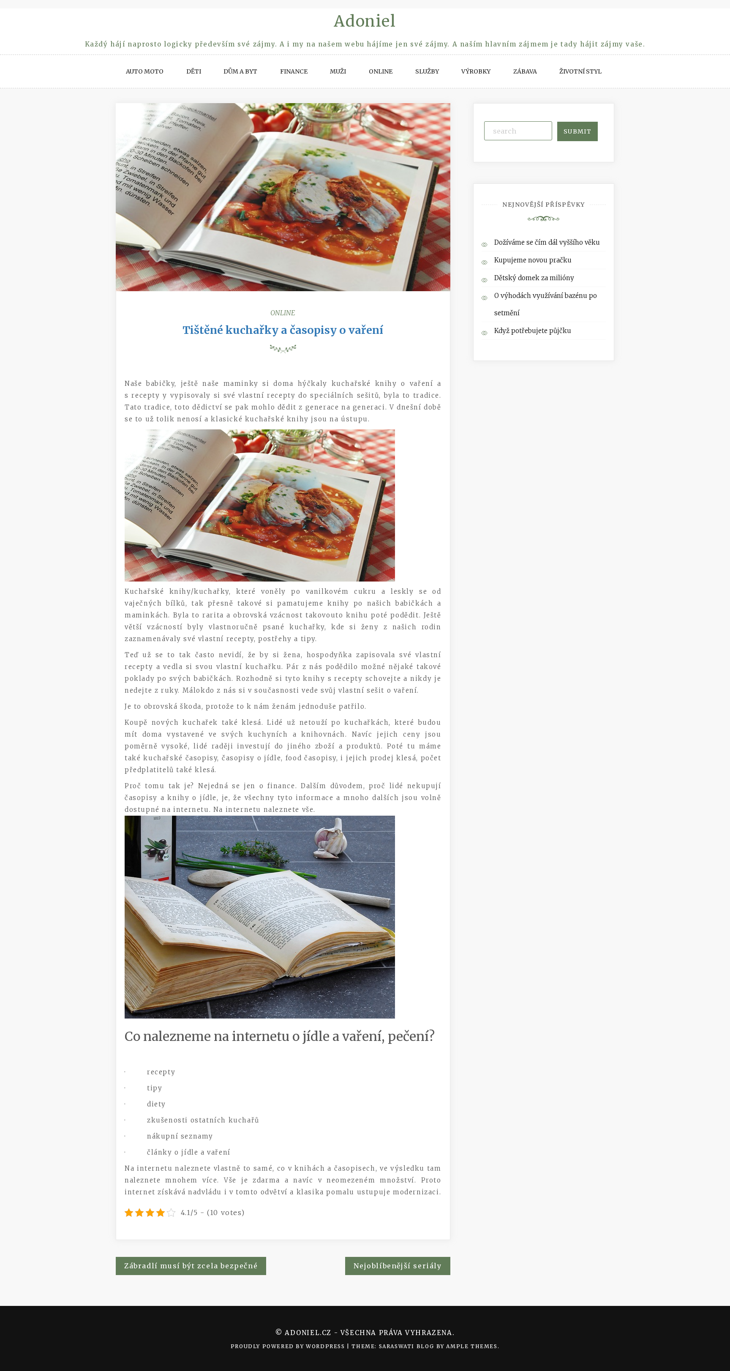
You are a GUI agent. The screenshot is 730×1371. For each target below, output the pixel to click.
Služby (427, 71)
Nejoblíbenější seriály (397, 1266)
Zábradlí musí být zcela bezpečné (191, 1266)
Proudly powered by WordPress (289, 1346)
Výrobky (475, 71)
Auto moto (144, 71)
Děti (193, 71)
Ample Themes (471, 1346)
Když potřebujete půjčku (532, 331)
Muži (338, 71)
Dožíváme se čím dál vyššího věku (547, 242)
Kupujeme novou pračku (533, 260)
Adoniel (365, 21)
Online (380, 71)
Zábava (525, 71)
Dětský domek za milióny (534, 278)
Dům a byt (240, 71)
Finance (294, 71)
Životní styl (580, 71)
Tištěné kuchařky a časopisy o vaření (282, 330)
